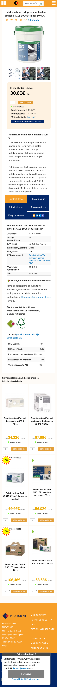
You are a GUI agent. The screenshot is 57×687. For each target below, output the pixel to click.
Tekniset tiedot (15, 199)
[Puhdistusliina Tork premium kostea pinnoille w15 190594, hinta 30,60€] (29, 44)
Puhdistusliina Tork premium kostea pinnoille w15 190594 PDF (39, 259)
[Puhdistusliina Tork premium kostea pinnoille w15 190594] (14, 73)
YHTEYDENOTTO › (40, 648)
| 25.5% (25, 88)
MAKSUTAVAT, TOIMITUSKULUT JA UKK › (41, 620)
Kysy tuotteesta (16, 215)
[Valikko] (53, 4)
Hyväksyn (26, 674)
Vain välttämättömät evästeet (26, 679)
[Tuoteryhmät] (4, 4)
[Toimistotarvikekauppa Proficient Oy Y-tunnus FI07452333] (14, 617)
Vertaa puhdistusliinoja (27, 121)
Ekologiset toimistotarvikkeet (36, 297)
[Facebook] (43, 215)
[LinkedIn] (37, 215)
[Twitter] (40, 215)
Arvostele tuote (38, 207)
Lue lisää (31, 117)
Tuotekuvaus (38, 199)
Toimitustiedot (16, 207)
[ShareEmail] (34, 215)
